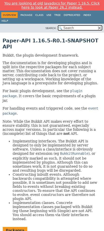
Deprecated (72, 15)
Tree (57, 15)
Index (87, 15)
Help (5, 20)
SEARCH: (51, 28)
